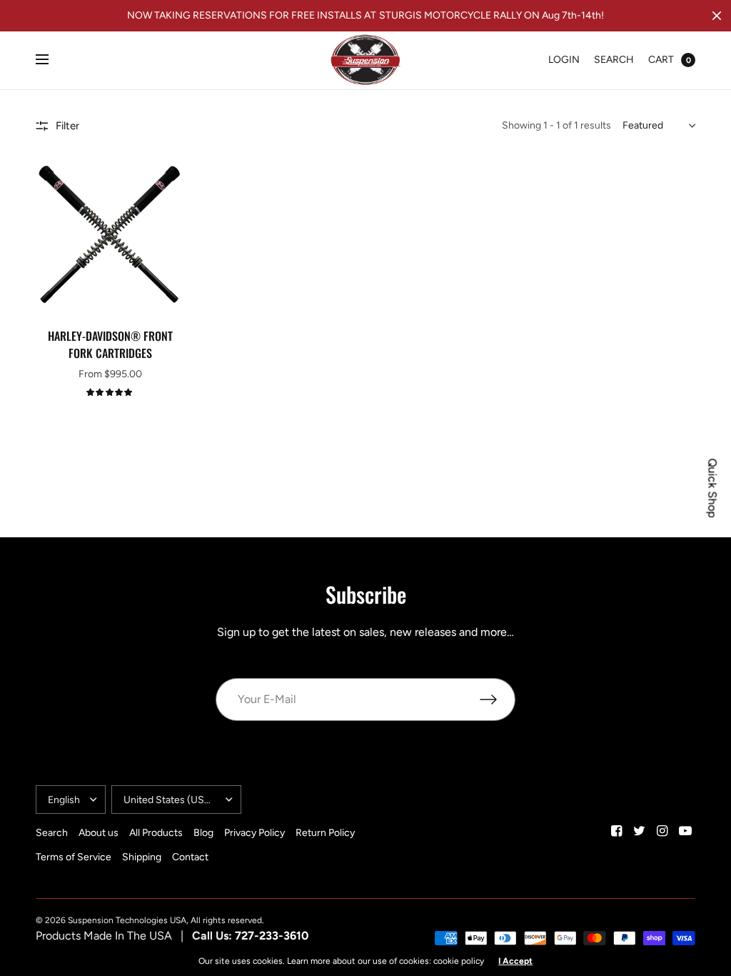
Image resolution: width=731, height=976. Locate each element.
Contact (190, 857)
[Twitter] (639, 831)
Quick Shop (713, 488)
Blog (203, 833)
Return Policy (325, 833)
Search (614, 60)
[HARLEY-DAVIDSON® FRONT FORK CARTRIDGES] (110, 236)
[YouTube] (685, 831)
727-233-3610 (271, 935)
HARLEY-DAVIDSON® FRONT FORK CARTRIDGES (110, 344)
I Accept (515, 961)
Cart (661, 60)
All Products (156, 833)
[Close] (716, 15)
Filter (67, 125)
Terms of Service (73, 857)
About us (99, 833)
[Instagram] (662, 831)
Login (564, 60)
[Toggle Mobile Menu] (51, 60)
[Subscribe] (497, 699)
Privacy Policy (254, 833)
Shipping (141, 857)
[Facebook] (616, 831)
